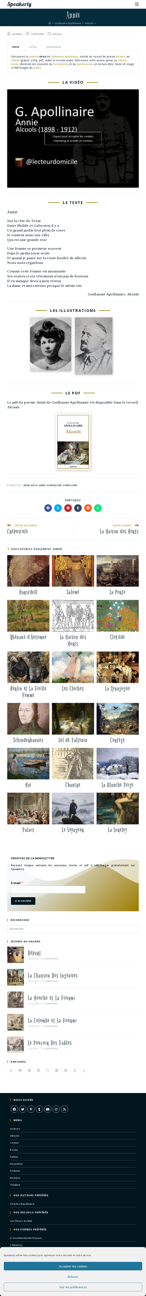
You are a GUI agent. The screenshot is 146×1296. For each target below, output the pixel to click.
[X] (22, 1109)
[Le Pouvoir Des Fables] (15, 1044)
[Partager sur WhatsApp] (98, 508)
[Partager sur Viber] (47, 1070)
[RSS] (64, 1109)
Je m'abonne (23, 901)
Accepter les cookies (73, 1266)
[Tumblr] (39, 1109)
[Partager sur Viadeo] (84, 1070)
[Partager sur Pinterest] (68, 508)
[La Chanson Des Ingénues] (15, 977)
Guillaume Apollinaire (64, 56)
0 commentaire (49, 958)
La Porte (118, 592)
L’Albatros (16, 1245)
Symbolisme (85, 64)
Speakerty (19, 4)
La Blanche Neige (118, 785)
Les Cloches (73, 688)
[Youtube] (47, 1109)
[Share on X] (58, 508)
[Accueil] (49, 23)
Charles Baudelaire (22, 1204)
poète (37, 67)
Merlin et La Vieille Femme (28, 692)
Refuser (73, 1277)
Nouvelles (16, 1163)
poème (33, 56)
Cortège (117, 740)
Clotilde (117, 637)
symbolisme (70, 485)
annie (42, 485)
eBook (15, 60)
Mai (28, 785)
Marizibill (28, 592)
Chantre (73, 785)
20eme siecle (30, 485)
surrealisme (54, 485)
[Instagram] (56, 1109)
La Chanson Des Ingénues (53, 976)
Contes (14, 1142)
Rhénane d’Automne (28, 637)
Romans (15, 1178)
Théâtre (15, 1185)
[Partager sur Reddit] (88, 508)
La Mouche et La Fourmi (51, 998)
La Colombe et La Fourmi (52, 1021)
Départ (34, 953)
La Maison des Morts (73, 640)
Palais (28, 830)
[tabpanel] (73, 62)
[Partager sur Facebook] (48, 508)
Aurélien (17, 34)
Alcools (57, 34)
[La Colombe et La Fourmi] (15, 1022)
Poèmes (15, 1170)
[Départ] (15, 955)
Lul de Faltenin (73, 740)
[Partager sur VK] (56, 1070)
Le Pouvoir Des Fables (50, 1043)
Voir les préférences (73, 1287)
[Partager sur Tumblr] (78, 508)
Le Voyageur (73, 830)
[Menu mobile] (137, 4)
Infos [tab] (32, 47)
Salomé (73, 592)
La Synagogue (117, 688)
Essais (14, 1149)
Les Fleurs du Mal (21, 1221)
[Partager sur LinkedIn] (38, 1070)
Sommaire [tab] (53, 47)
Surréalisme (60, 64)
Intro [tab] (15, 47)
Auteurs (15, 1128)
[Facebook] (14, 1109)
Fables (14, 1156)
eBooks (15, 1135)
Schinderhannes (28, 740)
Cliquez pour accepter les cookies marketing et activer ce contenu (73, 138)
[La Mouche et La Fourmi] (15, 999)
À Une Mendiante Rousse (26, 1238)
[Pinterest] (31, 1109)
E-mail (17, 883)
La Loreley (117, 830)
